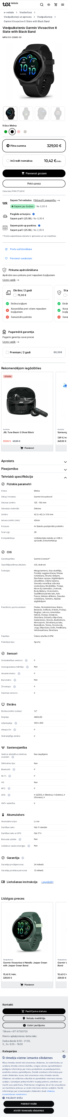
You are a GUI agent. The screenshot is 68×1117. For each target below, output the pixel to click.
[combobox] (64, 1056)
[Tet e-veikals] (10, 4)
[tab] (34, 461)
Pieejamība (9, 469)
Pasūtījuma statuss (36, 1011)
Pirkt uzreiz (34, 183)
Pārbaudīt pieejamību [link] (45, 200)
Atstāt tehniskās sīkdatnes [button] (29, 1110)
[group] (34, 71)
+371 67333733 (19, 1031)
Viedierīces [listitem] (25, 12)
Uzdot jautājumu (36, 1025)
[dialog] (34, 1085)
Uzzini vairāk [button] (9, 280)
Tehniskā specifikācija (17, 476)
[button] (22, 214)
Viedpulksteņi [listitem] (44, 16)
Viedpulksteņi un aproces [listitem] (18, 16)
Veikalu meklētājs (35, 1018)
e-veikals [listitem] (9, 12)
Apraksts (7, 461)
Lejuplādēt (47, 882)
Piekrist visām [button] (29, 1103)
